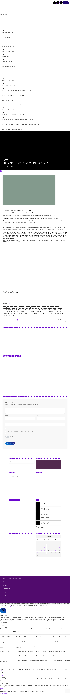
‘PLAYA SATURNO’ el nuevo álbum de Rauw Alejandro (43, 337)
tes (55, 313)
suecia (49, 313)
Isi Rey (9, 303)
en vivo (52, 307)
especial (57, 307)
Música (29, 334)
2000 (4, 307)
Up (61, 313)
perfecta (5, 313)
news (39, 311)
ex (16, 309)
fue (26, 309)
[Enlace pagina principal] (5, 2)
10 (37, 547)
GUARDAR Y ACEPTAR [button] (4, 693)
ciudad (15, 307)
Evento (13, 309)
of (54, 311)
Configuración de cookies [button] (5, 606)
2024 (8, 307)
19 (44, 550)
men (10, 311)
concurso (28, 307)
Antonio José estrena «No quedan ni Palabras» (23, 555)
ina (36, 309)
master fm (60, 309)
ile (32, 309)
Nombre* (6, 415)
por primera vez (18, 313)
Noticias (6, 160)
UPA (64, 313)
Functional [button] (2, 666)
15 (55, 547)
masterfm (5, 311)
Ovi (60, 311)
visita (11, 315)
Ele (48, 307)
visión (7, 315)
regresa (31, 313)
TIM (58, 313)
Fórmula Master (41, 492)
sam (36, 313)
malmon (50, 309)
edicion (38, 307)
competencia (21, 307)
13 (48, 547)
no (42, 311)
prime (25, 313)
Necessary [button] (2, 624)
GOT (30, 309)
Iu (38, 309)
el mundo (44, 307)
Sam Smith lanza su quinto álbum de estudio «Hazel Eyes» (18, 384)
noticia (45, 311)
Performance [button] (2, 671)
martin (54, 309)
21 (51, 550)
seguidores (40, 313)
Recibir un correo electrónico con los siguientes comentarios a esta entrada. (20, 431)
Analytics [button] (2, 675)
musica (22, 311)
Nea (35, 311)
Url (5, 421)
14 (51, 547)
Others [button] (1, 688)
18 (41, 550)
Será (46, 313)
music (18, 311)
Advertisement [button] (3, 682)
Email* (38, 415)
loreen (45, 309)
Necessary (4, 625)
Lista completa (40, 527)
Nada (32, 311)
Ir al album (2, 28)
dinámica (33, 307)
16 (59, 547)
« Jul (36, 557)
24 (37, 552)
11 (41, 547)
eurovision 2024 (6, 309)
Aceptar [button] (11, 606)
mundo (14, 311)
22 (55, 550)
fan (19, 309)
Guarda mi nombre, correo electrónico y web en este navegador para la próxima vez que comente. (24, 428)
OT (57, 311)
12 (44, 547)
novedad (51, 311)
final (23, 309)
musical (27, 311)
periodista (11, 313)
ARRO (12, 307)
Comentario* (7, 407)
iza (41, 309)
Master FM (39, 490)
